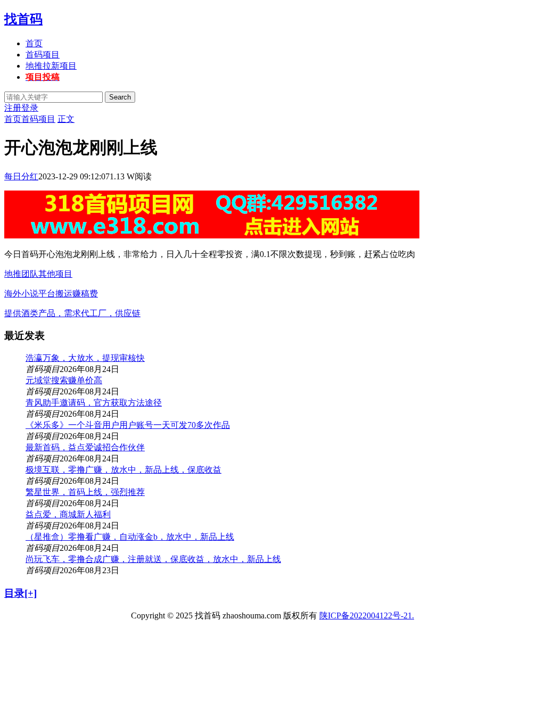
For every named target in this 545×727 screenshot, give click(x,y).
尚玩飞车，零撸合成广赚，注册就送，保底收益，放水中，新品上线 (153, 559)
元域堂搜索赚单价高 (64, 380)
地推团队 (21, 273)
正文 (66, 118)
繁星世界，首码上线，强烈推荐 (85, 492)
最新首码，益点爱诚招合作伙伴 (85, 447)
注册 (12, 107)
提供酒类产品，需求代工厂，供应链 (72, 313)
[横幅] (211, 235)
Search (120, 97)
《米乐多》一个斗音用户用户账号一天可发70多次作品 (128, 424)
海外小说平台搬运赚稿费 (51, 293)
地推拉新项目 (51, 65)
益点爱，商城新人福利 (68, 514)
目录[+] (20, 593)
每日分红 (21, 176)
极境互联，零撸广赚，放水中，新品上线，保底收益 (123, 469)
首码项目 (43, 54)
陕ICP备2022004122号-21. (366, 615)
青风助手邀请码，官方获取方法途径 (94, 402)
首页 (34, 43)
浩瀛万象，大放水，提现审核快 (85, 357)
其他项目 (55, 273)
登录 (29, 107)
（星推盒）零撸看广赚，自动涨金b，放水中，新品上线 (130, 536)
